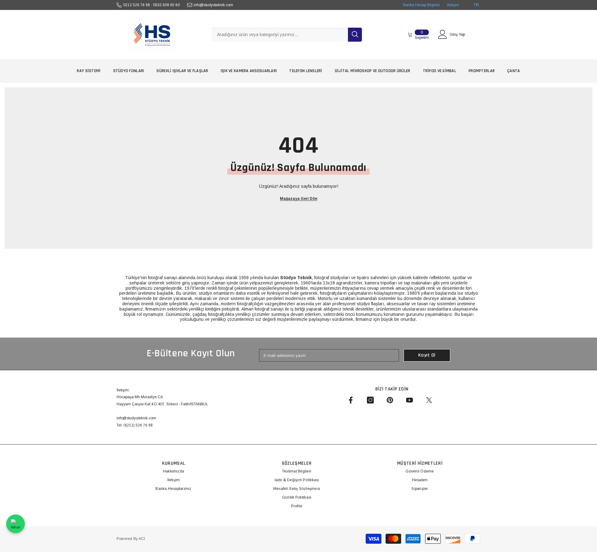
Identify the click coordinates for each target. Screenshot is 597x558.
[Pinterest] (389, 400)
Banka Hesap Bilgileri (421, 5)
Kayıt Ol (427, 355)
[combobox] (279, 35)
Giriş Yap (457, 34)
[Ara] (286, 35)
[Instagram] (370, 400)
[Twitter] (429, 400)
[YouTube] (409, 400)
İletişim (453, 5)
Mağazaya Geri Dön (298, 198)
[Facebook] (350, 400)
